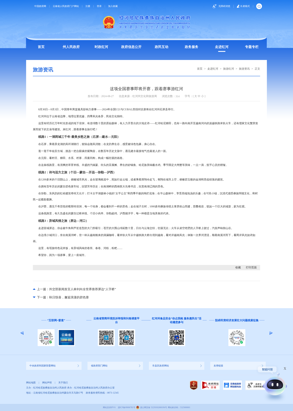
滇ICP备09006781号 (126, 407)
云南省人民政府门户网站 (66, 6)
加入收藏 (113, 6)
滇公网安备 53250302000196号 (153, 407)
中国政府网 (40, 6)
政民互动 (161, 47)
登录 (99, 6)
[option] (56, 333)
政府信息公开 (131, 47)
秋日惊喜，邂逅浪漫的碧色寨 (69, 297)
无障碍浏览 (224, 6)
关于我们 (63, 382)
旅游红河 (228, 68)
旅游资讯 (244, 68)
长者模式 (245, 6)
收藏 (238, 267)
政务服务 (191, 47)
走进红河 (222, 47)
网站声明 (47, 382)
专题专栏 (252, 47)
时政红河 (101, 47)
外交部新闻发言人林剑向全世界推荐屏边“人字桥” (82, 289)
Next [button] (271, 333)
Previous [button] (22, 333)
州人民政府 (71, 47)
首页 (41, 47)
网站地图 (31, 382)
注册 (87, 6)
